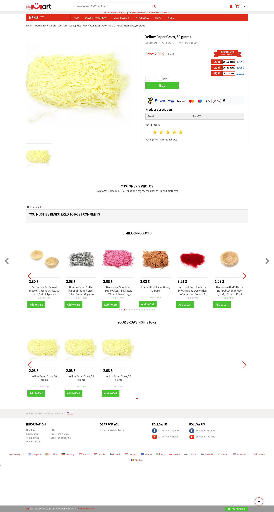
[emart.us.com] (38, 6)
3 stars (168, 132)
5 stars (181, 132)
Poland (176, 454)
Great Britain (243, 454)
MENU (34, 17)
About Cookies (33, 441)
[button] (119, 309)
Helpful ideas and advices (111, 430)
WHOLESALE (142, 17)
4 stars (174, 132)
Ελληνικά (37, 454)
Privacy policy (32, 433)
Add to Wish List (189, 43)
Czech (117, 454)
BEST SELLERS (122, 17)
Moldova (139, 460)
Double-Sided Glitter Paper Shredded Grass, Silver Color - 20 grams (81, 290)
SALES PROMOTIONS (96, 17)
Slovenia (209, 454)
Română (53, 454)
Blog (158, 17)
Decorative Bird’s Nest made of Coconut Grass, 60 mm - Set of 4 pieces (44, 290)
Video (170, 17)
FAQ (53, 430)
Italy (163, 454)
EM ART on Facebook (168, 430)
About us (30, 430)
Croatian (102, 454)
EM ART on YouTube (168, 436)
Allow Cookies (236, 509)
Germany (70, 454)
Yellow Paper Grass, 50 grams (44, 378)
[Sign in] (231, 6)
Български (18, 454)
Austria (86, 454)
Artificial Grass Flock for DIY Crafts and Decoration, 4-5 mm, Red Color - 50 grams (192, 290)
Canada (261, 454)
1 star (155, 132)
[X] (27, 508)
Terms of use (32, 437)
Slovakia (192, 454)
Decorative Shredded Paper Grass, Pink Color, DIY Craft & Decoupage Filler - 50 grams (118, 290)
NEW (76, 17)
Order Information (60, 433)
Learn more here (86, 508)
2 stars (161, 132)
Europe (148, 454)
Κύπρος (225, 454)
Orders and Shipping (61, 437)
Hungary (133, 454)
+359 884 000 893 (159, 12)
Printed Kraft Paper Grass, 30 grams (155, 288)
